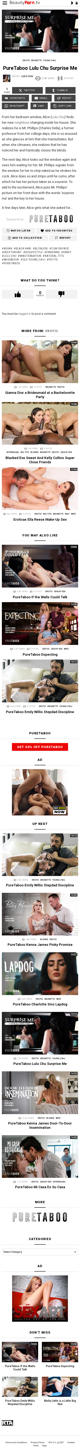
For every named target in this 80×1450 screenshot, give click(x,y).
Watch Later (21, 230)
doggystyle (34, 252)
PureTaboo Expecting (40, 654)
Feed (35, 1445)
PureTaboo (12, 263)
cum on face (60, 248)
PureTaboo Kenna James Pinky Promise (40, 944)
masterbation (30, 255)
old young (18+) (34, 259)
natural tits (54, 255)
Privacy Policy (37, 1442)
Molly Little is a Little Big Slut (60, 1402)
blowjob (41, 248)
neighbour (22, 122)
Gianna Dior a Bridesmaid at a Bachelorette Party (40, 395)
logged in (25, 314)
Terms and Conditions (16, 1442)
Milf (67, 514)
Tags (44, 1445)
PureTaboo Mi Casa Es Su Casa (40, 1187)
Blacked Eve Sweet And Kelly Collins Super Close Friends (40, 460)
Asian (8, 248)
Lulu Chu (58, 117)
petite (53, 259)
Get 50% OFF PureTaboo (40, 747)
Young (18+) (65, 706)
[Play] (40, 31)
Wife (73, 514)
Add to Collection (27, 237)
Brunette (51, 387)
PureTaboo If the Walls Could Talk (40, 597)
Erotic (51, 331)
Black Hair (23, 248)
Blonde (35, 452)
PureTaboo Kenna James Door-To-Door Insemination (40, 1125)
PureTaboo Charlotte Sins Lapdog (40, 1004)
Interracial (13, 452)
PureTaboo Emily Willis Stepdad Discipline (40, 712)
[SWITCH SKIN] (71, 3)
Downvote (61, 294)
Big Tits (25, 452)
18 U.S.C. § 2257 (56, 1442)
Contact (71, 1442)
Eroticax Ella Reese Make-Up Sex (40, 519)
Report (65, 237)
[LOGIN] (76, 3)
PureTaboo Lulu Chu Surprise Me (40, 1064)
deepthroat (13, 252)
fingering (53, 252)
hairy (67, 252)
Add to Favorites (59, 230)
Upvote (17, 294)
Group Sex (66, 452)
